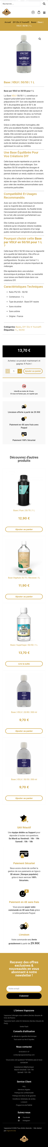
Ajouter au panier (24, 529)
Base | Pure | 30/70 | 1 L (24, 510)
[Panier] (39, 12)
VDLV (14, 95)
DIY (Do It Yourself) (21, 22)
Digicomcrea (11, 1131)
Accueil (8, 22)
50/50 (22, 330)
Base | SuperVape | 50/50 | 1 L (24, 645)
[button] (44, 12)
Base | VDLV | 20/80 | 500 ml (24, 712)
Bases (33, 22)
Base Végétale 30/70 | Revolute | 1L (24, 578)
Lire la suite (24, 664)
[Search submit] (44, 3)
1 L (16, 330)
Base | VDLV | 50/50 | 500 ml (24, 779)
